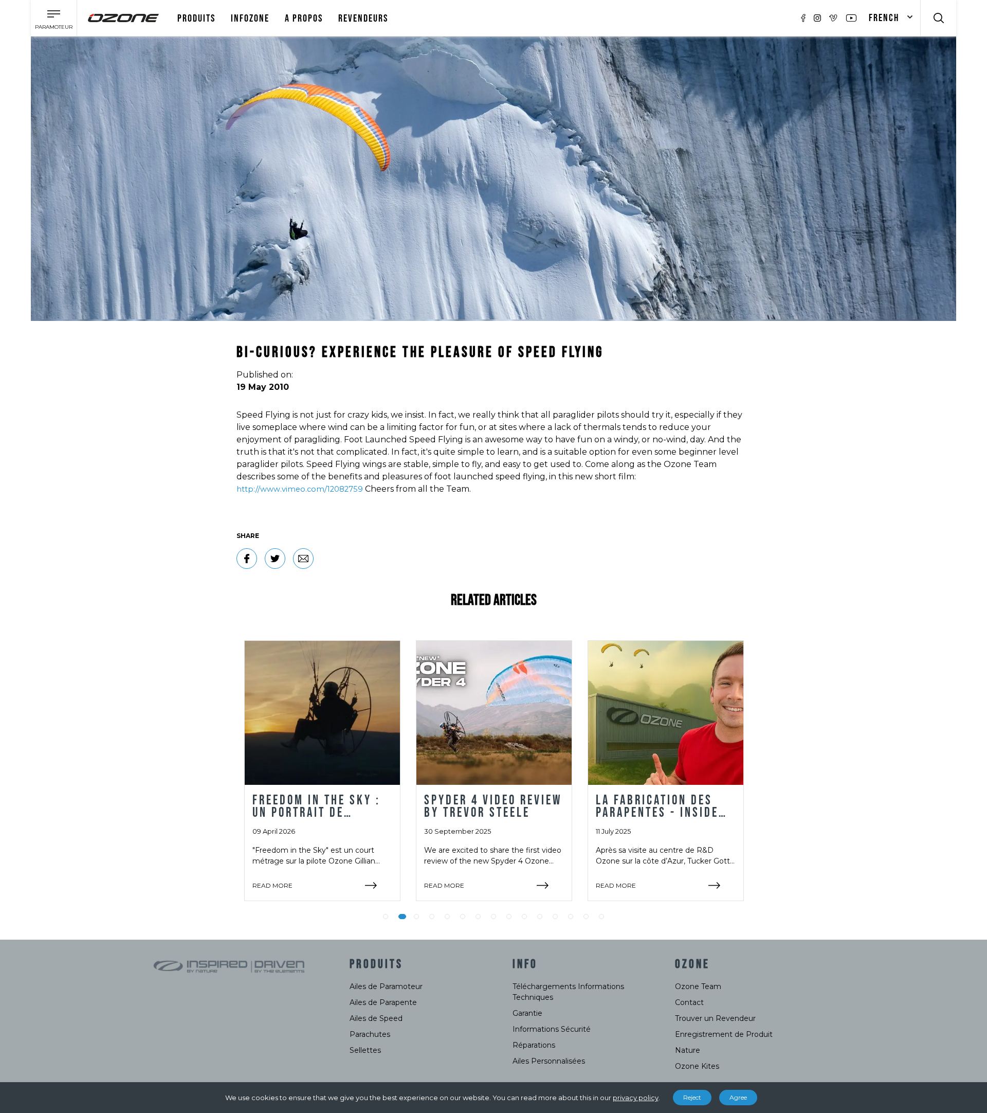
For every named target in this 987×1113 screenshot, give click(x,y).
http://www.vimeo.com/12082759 (299, 489)
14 (586, 916)
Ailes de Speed (376, 1018)
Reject (692, 1097)
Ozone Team (698, 986)
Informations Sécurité (552, 1029)
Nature (687, 1050)
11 (539, 916)
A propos (304, 18)
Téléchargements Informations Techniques (568, 992)
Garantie (527, 1013)
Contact (689, 1002)
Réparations (534, 1045)
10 (524, 916)
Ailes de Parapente (383, 1002)
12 (555, 916)
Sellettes (365, 1050)
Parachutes (370, 1034)
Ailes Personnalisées (549, 1061)
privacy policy (636, 1097)
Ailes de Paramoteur (386, 986)
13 (570, 916)
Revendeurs (363, 18)
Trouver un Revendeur (715, 1018)
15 (601, 916)
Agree (738, 1097)
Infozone (250, 18)
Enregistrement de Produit (724, 1034)
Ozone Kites (697, 1066)
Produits (196, 18)
